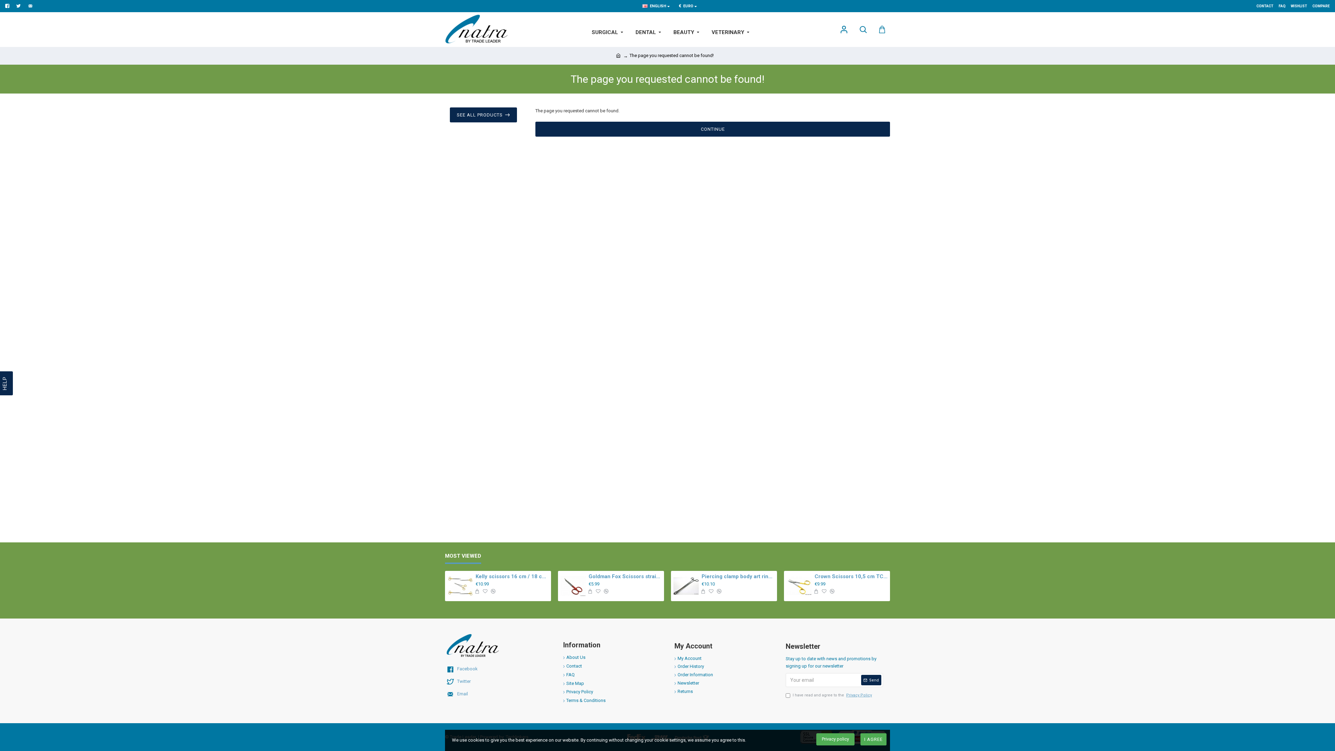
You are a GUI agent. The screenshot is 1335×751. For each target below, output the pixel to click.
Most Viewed (463, 556)
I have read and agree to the (832, 695)
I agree (873, 739)
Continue (713, 129)
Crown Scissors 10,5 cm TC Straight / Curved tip (851, 576)
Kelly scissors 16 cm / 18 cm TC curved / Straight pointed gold (512, 576)
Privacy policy (835, 739)
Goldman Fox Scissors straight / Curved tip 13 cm (625, 576)
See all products (480, 115)
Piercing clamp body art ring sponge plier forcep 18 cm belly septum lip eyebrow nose (738, 576)
